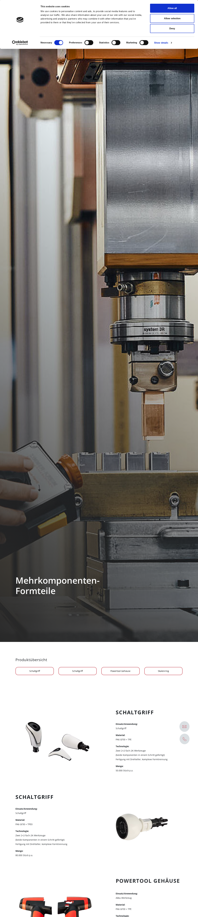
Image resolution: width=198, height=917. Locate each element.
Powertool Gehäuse (120, 671)
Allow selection (172, 18)
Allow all (172, 8)
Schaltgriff (34, 671)
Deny (172, 28)
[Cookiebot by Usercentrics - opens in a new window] (20, 42)
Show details (161, 42)
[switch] (88, 42)
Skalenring (163, 671)
